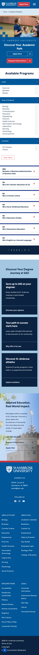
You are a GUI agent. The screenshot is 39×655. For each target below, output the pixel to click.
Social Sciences (8, 571)
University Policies (28, 611)
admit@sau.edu (17, 488)
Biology (5, 520)
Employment (26, 533)
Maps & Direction (28, 537)
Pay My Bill (25, 542)
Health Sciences (8, 546)
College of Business (29, 555)
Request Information (15, 442)
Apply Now (23, 4)
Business (5, 524)
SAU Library (6, 617)
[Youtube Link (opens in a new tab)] (24, 502)
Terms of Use (7, 643)
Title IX (24, 607)
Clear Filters (8, 157)
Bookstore (25, 524)
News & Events (7, 604)
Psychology (6, 567)
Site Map (24, 603)
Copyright (5, 647)
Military (5, 600)
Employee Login (27, 546)
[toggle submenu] (34, 4)
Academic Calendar (29, 520)
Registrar (5, 613)
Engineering (6, 537)
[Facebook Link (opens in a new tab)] (15, 502)
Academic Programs (16, 12)
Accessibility (6, 588)
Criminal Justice (8, 528)
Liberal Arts (6, 558)
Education (6, 533)
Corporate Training (9, 626)
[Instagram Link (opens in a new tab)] (19, 502)
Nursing (5, 562)
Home (5, 12)
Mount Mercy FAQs (9, 622)
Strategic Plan (27, 550)
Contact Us (25, 528)
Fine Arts (5, 542)
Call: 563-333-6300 (13, 437)
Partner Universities (9, 609)
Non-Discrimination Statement (14, 650)
